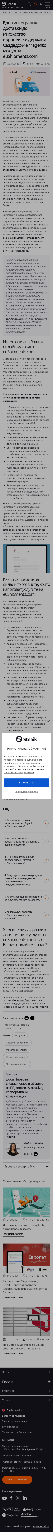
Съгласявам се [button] (26, 783)
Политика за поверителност (19, 772)
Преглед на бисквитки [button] (26, 791)
